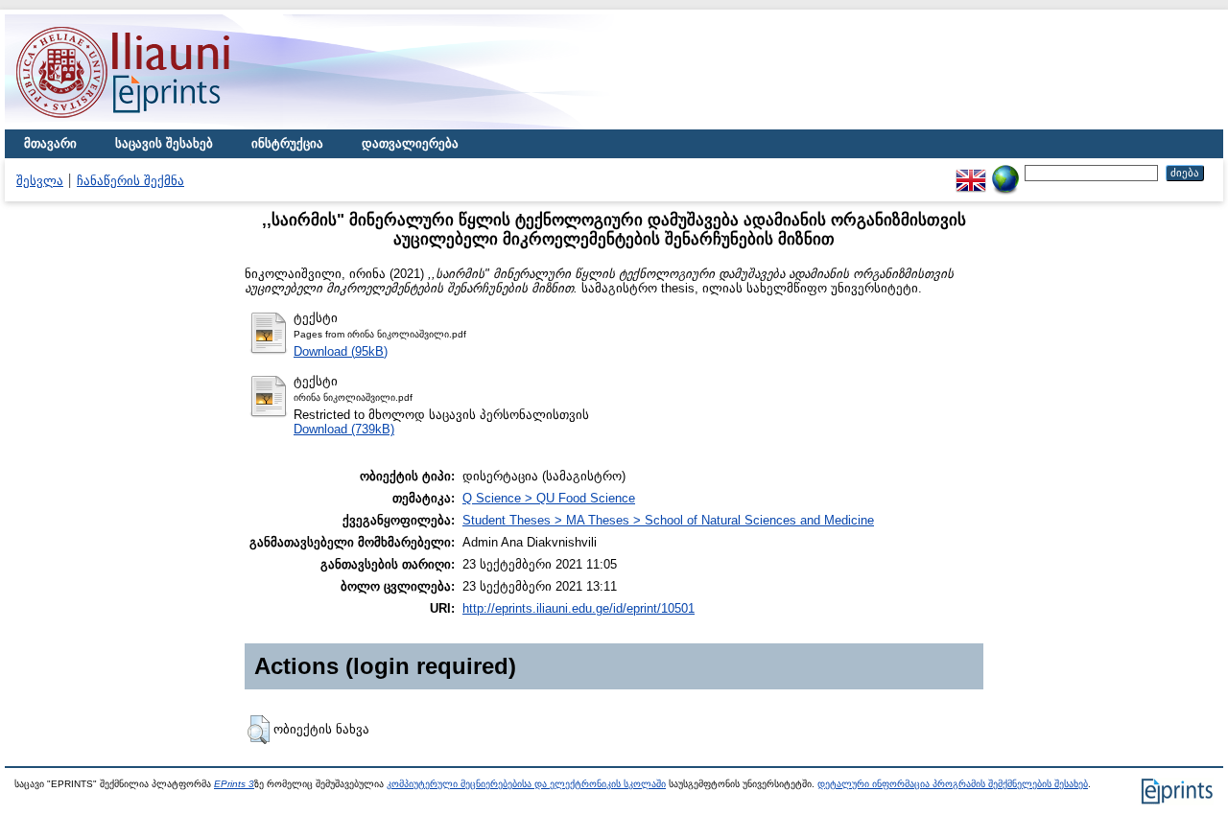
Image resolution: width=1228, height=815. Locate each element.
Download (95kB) (341, 351)
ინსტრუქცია (287, 143)
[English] (971, 172)
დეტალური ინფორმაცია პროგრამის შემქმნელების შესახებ (952, 784)
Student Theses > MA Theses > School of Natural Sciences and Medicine (668, 520)
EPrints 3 (234, 784)
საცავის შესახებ (164, 143)
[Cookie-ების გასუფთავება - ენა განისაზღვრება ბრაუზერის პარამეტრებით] (1005, 172)
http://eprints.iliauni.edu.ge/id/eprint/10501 (578, 608)
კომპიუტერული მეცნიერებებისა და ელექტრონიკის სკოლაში (526, 784)
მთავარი (50, 143)
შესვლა (39, 181)
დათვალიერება (410, 143)
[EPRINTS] (168, 125)
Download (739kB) (344, 429)
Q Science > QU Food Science (548, 498)
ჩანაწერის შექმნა (130, 181)
